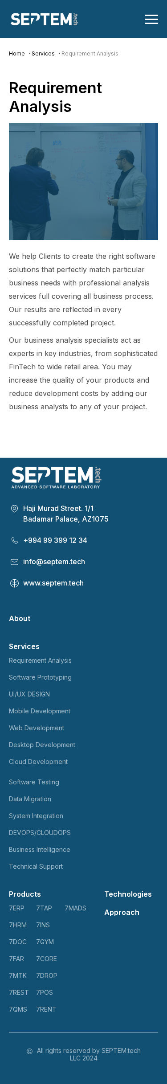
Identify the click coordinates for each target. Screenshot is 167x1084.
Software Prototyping (40, 677)
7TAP (44, 908)
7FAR (16, 958)
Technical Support (36, 866)
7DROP (46, 975)
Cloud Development (38, 761)
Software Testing (34, 782)
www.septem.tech (53, 582)
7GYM (45, 942)
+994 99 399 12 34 (55, 540)
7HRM (18, 925)
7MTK (18, 975)
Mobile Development (39, 711)
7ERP (16, 908)
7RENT (46, 1009)
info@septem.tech (54, 561)
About (19, 618)
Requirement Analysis (40, 660)
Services (43, 53)
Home (17, 53)
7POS (44, 992)
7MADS (75, 908)
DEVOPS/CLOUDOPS (40, 832)
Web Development (36, 728)
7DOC (18, 942)
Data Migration (30, 799)
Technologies (128, 894)
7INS (43, 925)
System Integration (36, 815)
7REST (19, 992)
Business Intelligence (39, 849)
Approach (121, 912)
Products (25, 894)
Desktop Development (42, 744)
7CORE (46, 958)
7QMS (18, 1009)
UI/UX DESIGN (29, 694)
